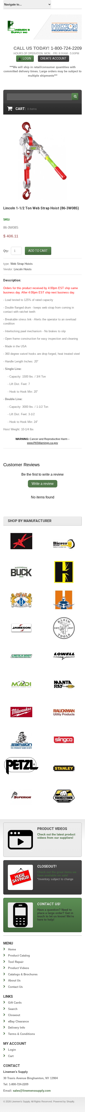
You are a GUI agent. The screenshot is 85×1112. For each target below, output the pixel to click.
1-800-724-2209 (66, 48)
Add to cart (38, 250)
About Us (14, 980)
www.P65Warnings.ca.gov (42, 443)
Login (27, 58)
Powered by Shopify (63, 1101)
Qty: (6, 250)
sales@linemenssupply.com (32, 1090)
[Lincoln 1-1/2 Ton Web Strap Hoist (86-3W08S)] (42, 123)
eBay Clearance (18, 1021)
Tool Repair (16, 962)
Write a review (43, 483)
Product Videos (18, 968)
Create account (53, 58)
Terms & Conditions (21, 1034)
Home (12, 949)
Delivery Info (16, 1027)
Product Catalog (19, 955)
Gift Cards (15, 1002)
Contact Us (15, 986)
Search (12, 1009)
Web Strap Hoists (21, 263)
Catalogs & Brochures (22, 974)
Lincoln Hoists (23, 269)
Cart (11, 1056)
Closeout (14, 1015)
